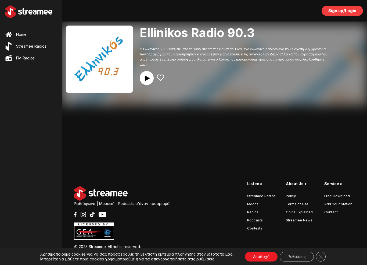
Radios (252, 212)
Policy (291, 196)
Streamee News (299, 220)
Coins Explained (299, 212)
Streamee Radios (261, 196)
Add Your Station (338, 204)
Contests (254, 228)
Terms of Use (297, 204)
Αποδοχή (261, 256)
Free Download (337, 196)
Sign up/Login (342, 10)
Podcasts (255, 220)
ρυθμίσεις (205, 259)
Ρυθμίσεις (297, 256)
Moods (252, 204)
